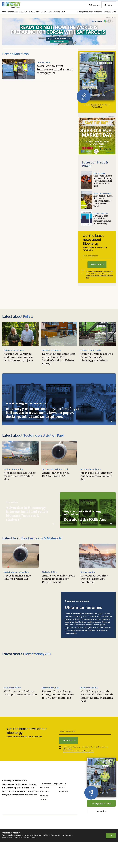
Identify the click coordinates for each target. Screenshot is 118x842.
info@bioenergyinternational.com (19, 794)
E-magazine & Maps (85, 12)
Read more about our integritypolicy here (99, 276)
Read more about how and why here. (19, 837)
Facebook (63, 792)
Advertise (106, 12)
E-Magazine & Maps (101, 803)
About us (44, 796)
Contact (44, 799)
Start (4, 12)
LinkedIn (62, 784)
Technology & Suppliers (17, 12)
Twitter (62, 788)
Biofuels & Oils (46, 12)
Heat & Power (34, 12)
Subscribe (98, 12)
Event (114, 12)
